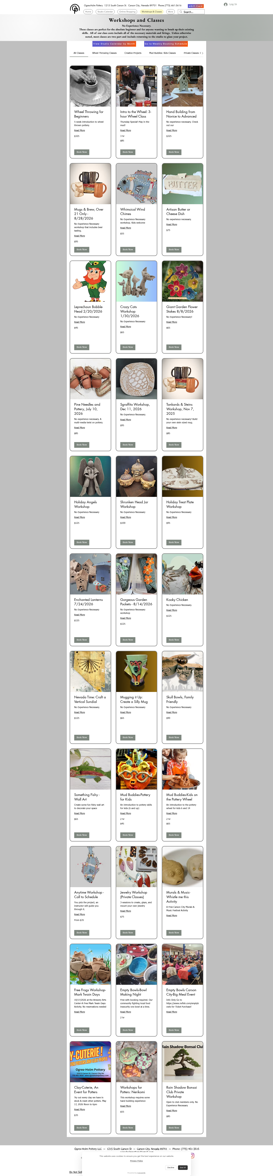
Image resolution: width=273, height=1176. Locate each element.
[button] (81, 152)
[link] (79, 53)
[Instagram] (191, 1155)
